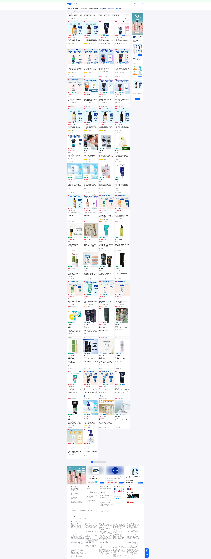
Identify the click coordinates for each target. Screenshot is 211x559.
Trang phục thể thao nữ (130, 531)
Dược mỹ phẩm (80, 553)
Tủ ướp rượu (137, 528)
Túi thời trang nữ (88, 549)
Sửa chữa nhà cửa (103, 543)
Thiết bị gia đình (79, 556)
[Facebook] (128, 489)
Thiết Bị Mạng (104, 538)
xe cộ (82, 5)
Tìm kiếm (121, 3)
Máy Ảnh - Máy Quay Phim (132, 541)
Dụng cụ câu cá (131, 534)
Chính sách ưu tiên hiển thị (104, 498)
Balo (100, 524)
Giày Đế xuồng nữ (91, 542)
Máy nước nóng (132, 527)
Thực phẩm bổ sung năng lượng (133, 538)
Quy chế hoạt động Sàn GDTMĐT (105, 488)
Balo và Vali (101, 523)
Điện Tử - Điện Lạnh (130, 523)
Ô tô (118, 551)
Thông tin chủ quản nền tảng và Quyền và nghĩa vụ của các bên (106, 505)
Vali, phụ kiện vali (109, 525)
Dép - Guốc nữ (92, 539)
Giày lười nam (87, 545)
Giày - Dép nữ (88, 538)
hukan (79, 518)
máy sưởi (128, 550)
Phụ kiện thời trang (102, 527)
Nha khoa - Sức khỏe (119, 546)
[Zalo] (132, 489)
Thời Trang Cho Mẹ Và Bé (75, 524)
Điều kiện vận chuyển (90, 501)
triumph (109, 517)
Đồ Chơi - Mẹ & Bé (74, 523)
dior (75, 517)
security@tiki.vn (79, 502)
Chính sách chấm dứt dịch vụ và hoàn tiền (106, 503)
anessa (123, 517)
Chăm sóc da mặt (74, 547)
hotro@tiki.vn (79, 501)
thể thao (98, 5)
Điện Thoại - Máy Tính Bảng (76, 541)
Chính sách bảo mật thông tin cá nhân (93, 493)
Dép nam (90, 546)
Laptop (108, 539)
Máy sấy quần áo (131, 528)
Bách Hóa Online (102, 549)
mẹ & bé (84, 5)
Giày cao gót (87, 539)
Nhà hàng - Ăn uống (118, 545)
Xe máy (116, 551)
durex (93, 517)
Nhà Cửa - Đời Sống (103, 541)
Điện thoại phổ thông (76, 543)
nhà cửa (92, 5)
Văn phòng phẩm (121, 555)
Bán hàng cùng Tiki (103, 489)
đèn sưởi (131, 550)
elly (99, 517)
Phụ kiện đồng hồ (103, 533)
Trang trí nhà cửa (101, 542)
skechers (103, 517)
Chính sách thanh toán (103, 497)
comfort (134, 517)
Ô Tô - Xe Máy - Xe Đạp (117, 549)
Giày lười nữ (93, 541)
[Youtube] (130, 489)
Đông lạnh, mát (78, 534)
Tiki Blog (88, 489)
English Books (118, 556)
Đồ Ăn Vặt (102, 553)
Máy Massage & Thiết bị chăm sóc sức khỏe (77, 549)
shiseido (72, 518)
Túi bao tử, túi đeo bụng (93, 555)
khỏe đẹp (89, 5)
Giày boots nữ (89, 541)
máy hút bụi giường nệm (132, 554)
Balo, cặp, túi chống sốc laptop (105, 525)
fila (83, 518)
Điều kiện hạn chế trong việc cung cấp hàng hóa (106, 496)
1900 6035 (76, 513)
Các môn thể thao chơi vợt (133, 536)
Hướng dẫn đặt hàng (74, 493)
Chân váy (91, 526)
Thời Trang (121, 524)
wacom (121, 517)
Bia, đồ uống (75, 536)
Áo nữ (86, 524)
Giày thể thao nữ (134, 537)
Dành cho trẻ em (76, 537)
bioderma (96, 517)
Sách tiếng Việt (115, 555)
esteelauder (78, 517)
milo (101, 517)
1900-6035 (76, 488)
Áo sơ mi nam (91, 532)
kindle (115, 517)
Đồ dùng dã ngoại (133, 532)
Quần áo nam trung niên (91, 535)
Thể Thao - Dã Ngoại (131, 530)
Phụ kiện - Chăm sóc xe (117, 550)
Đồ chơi (81, 524)
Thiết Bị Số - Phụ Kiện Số (117, 534)
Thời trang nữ (87, 523)
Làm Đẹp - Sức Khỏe (75, 545)
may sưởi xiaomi (131, 553)
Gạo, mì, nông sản (76, 535)
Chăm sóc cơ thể (76, 548)
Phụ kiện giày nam (90, 547)
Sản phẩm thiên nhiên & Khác (77, 550)
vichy (81, 518)
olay (129, 517)
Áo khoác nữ (93, 525)
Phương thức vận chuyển (75, 494)
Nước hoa (75, 552)
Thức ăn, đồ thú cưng (76, 538)
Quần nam (91, 531)
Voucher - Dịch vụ (116, 542)
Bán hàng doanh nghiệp (91, 500)
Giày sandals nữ (90, 540)
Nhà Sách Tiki (115, 554)
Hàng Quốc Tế (115, 523)
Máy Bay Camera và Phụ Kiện (133, 547)
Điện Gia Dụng (74, 555)
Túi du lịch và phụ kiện (104, 524)
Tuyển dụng (89, 491)
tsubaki (85, 518)
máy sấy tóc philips (134, 551)
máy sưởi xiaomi (134, 554)
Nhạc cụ (106, 546)
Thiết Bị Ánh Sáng (133, 543)
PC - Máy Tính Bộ (103, 539)
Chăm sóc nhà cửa (77, 539)
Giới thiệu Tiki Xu (89, 497)
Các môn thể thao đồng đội (133, 535)
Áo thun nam (87, 531)
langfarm (76, 518)
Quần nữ (92, 524)
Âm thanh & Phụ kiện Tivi (131, 524)
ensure (91, 517)
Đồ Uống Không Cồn (105, 554)
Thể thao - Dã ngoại (117, 526)
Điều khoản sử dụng (90, 496)
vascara (72, 517)
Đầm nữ (89, 524)
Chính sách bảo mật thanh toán (92, 492)
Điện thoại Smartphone (75, 542)
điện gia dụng (77, 5)
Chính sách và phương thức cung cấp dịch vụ (106, 500)
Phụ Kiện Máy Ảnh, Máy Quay (131, 542)
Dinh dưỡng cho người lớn (77, 528)
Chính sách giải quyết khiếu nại (92, 495)
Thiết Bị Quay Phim (132, 546)
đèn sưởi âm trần (131, 556)
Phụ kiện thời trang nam (105, 529)
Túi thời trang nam (88, 553)
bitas (137, 517)
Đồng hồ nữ (104, 532)
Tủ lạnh (130, 525)
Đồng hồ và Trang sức (103, 531)
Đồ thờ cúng (103, 546)
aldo (106, 517)
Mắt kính (107, 528)
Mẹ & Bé (119, 528)
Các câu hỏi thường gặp (75, 490)
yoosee (126, 517)
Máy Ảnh (135, 547)
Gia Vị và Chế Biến (104, 552)
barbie (86, 517)
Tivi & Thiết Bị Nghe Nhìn (118, 531)
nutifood (112, 517)
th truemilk (82, 517)
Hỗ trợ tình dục (79, 552)
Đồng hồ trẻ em (109, 533)
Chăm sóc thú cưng (102, 550)
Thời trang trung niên (90, 528)
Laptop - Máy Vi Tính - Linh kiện (105, 535)
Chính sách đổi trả (74, 497)
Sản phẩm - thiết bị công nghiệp (119, 530)
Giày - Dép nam (88, 544)
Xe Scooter (121, 551)
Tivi (129, 527)
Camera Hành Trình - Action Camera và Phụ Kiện (133, 544)
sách (95, 5)
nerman (118, 517)
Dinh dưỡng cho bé (76, 527)
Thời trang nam (88, 530)
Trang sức (100, 532)
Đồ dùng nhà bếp (74, 556)
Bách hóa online (117, 529)
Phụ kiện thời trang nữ (102, 528)
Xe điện (122, 550)
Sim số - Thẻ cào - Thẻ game (121, 547)
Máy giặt (130, 526)
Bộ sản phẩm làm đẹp (77, 553)
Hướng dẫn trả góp (74, 498)
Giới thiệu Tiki (89, 488)
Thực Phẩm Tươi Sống (75, 531)
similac (131, 517)
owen (88, 517)
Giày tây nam (92, 545)
